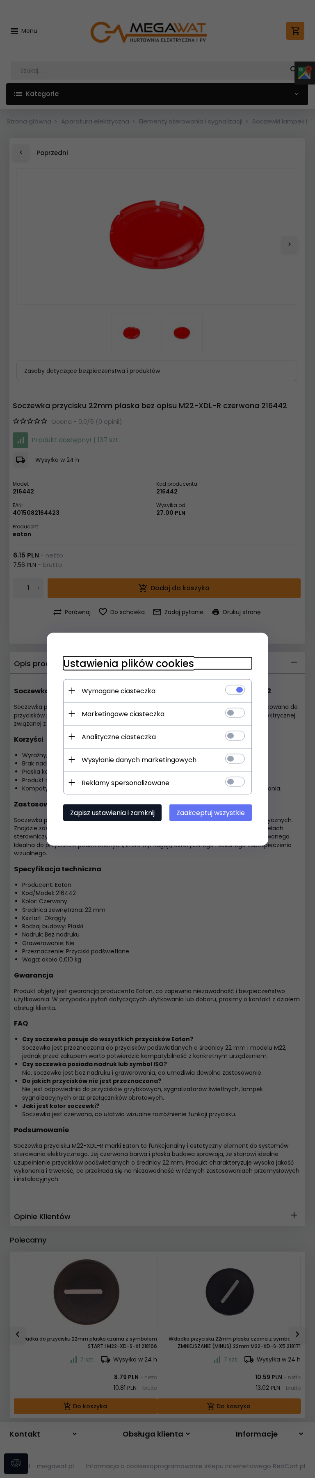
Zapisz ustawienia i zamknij (112, 812)
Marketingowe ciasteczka (123, 713)
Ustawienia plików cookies (128, 663)
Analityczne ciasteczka (119, 736)
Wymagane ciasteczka (118, 690)
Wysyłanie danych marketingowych (139, 759)
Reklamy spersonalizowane (125, 782)
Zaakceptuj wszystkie (210, 812)
